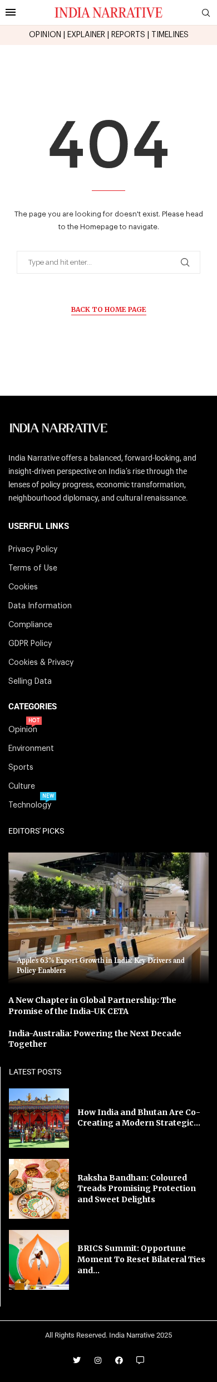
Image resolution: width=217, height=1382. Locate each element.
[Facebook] (119, 1360)
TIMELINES (170, 35)
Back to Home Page (108, 309)
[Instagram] (98, 1360)
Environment (31, 749)
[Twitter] (77, 1360)
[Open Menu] (11, 12)
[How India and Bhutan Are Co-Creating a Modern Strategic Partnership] (39, 1118)
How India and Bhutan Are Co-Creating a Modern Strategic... (138, 1117)
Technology (29, 805)
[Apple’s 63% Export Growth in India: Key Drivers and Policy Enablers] (108, 918)
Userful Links (38, 526)
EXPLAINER (86, 35)
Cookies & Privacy (40, 663)
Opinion (22, 730)
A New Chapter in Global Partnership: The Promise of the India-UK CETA (92, 1005)
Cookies (23, 587)
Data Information (40, 606)
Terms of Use (32, 568)
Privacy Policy (32, 549)
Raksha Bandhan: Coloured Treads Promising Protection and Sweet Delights (136, 1188)
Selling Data (30, 681)
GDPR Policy (30, 644)
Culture (21, 786)
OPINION (45, 35)
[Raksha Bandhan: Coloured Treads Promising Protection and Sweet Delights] (39, 1189)
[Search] (205, 13)
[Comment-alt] (140, 1360)
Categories (32, 707)
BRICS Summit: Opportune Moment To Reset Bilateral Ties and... (141, 1259)
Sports (20, 767)
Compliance (30, 625)
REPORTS (128, 35)
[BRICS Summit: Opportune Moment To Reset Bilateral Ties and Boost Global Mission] (39, 1260)
